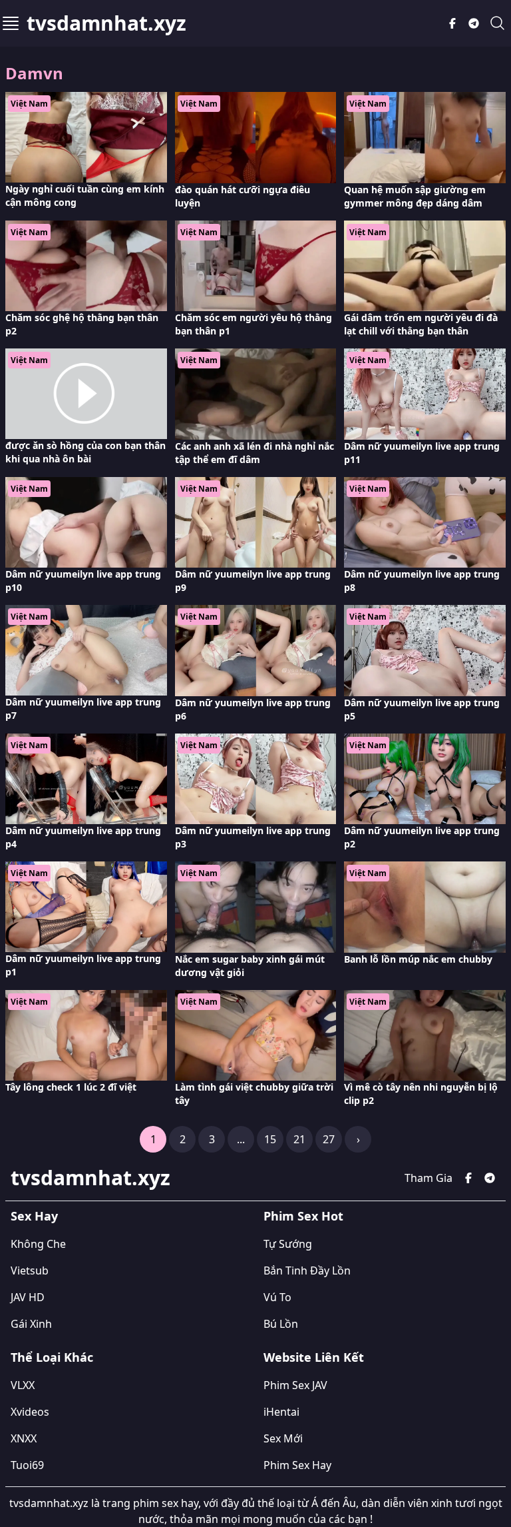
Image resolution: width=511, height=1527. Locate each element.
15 (270, 1139)
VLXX (23, 1385)
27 (329, 1139)
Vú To (277, 1297)
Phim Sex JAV (295, 1385)
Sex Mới (283, 1438)
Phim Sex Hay (297, 1465)
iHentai (281, 1411)
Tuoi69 (27, 1465)
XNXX (24, 1438)
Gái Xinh (31, 1323)
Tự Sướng (287, 1244)
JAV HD (28, 1297)
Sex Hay (34, 1216)
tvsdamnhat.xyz (106, 23)
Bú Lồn (280, 1323)
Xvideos (30, 1411)
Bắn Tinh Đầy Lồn (307, 1270)
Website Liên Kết (313, 1357)
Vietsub (30, 1270)
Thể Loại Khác (52, 1357)
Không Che (38, 1244)
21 (299, 1139)
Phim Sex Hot (303, 1216)
